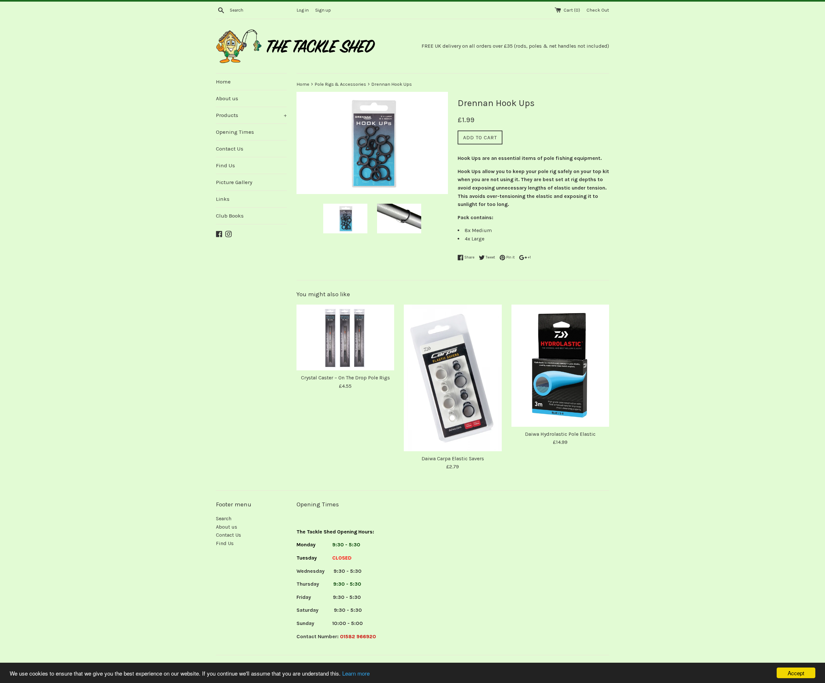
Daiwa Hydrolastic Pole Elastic (560, 434)
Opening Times (235, 132)
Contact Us (229, 148)
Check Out (598, 10)
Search (223, 518)
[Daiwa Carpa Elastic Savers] (452, 378)
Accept (796, 673)
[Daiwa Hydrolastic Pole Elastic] (560, 366)
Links (222, 199)
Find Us (225, 165)
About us (227, 98)
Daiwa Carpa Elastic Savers (453, 458)
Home (223, 81)
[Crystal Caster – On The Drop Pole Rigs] (345, 338)
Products (251, 115)
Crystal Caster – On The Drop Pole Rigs (345, 378)
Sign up (323, 10)
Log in (302, 10)
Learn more (356, 673)
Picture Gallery (234, 182)
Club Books (230, 215)
